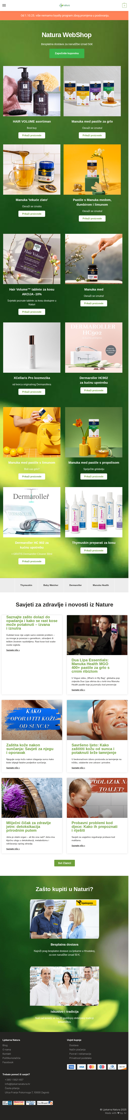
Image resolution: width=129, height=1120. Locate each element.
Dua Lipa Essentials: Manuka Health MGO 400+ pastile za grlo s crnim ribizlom (90, 665)
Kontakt (7, 1053)
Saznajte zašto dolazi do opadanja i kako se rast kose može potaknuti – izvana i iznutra (31, 622)
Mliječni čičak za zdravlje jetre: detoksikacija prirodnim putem (28, 826)
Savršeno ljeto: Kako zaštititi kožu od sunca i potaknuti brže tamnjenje (94, 749)
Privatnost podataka (80, 1058)
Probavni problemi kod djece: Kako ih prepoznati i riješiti (95, 826)
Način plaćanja (77, 1049)
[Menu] (7, 5)
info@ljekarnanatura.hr (17, 1084)
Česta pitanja (12, 1088)
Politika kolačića (11, 1058)
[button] (124, 5)
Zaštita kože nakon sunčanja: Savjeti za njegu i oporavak (29, 749)
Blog (5, 1045)
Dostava (73, 1045)
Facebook (8, 1062)
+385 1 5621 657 (14, 1079)
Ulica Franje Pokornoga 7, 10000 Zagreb (27, 1092)
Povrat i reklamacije (80, 1053)
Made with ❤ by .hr (115, 1113)
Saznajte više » (13, 650)
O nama (7, 1049)
